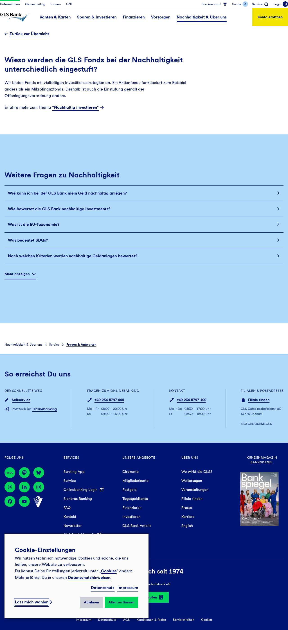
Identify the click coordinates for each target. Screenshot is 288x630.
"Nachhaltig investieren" (75, 107)
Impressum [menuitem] (83, 619)
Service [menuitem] (69, 480)
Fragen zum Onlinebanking (113, 390)
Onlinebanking (44, 409)
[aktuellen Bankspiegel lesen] (259, 498)
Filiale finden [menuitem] (191, 498)
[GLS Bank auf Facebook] (9, 502)
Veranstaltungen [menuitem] (194, 489)
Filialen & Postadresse (262, 390)
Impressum (127, 587)
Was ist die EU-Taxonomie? (34, 224)
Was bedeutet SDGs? (28, 240)
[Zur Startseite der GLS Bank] (14, 17)
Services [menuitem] (71, 457)
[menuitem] (10, 4)
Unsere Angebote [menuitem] (138, 457)
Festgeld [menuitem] (129, 489)
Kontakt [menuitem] (69, 516)
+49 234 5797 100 (191, 400)
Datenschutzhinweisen (89, 577)
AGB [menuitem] (126, 619)
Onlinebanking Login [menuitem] (81, 489)
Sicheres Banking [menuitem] (77, 498)
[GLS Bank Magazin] (9, 472)
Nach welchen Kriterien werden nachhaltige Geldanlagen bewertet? (72, 256)
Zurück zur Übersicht (29, 33)
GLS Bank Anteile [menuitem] (136, 525)
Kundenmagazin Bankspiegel (262, 460)
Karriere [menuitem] (188, 516)
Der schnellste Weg (23, 390)
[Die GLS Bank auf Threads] (9, 487)
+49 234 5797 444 (109, 400)
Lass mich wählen (31, 602)
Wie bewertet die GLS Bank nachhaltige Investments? (59, 208)
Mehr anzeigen (17, 274)
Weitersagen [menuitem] (191, 480)
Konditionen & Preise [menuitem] (151, 619)
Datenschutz (103, 587)
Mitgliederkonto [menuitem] (135, 480)
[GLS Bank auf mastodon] (24, 472)
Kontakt (177, 390)
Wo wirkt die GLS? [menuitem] (196, 471)
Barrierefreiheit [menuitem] (183, 619)
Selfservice (21, 400)
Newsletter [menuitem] (72, 525)
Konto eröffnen (270, 17)
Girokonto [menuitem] (130, 471)
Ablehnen (91, 602)
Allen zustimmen (121, 602)
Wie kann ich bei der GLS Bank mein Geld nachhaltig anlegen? (67, 193)
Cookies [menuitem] (206, 619)
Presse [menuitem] (186, 507)
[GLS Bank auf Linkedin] (24, 487)
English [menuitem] (187, 525)
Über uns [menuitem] (189, 457)
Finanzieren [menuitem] (132, 507)
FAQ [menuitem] (67, 507)
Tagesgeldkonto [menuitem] (135, 498)
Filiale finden (259, 400)
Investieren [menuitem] (131, 516)
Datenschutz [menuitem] (107, 619)
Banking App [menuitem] (74, 471)
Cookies (109, 571)
